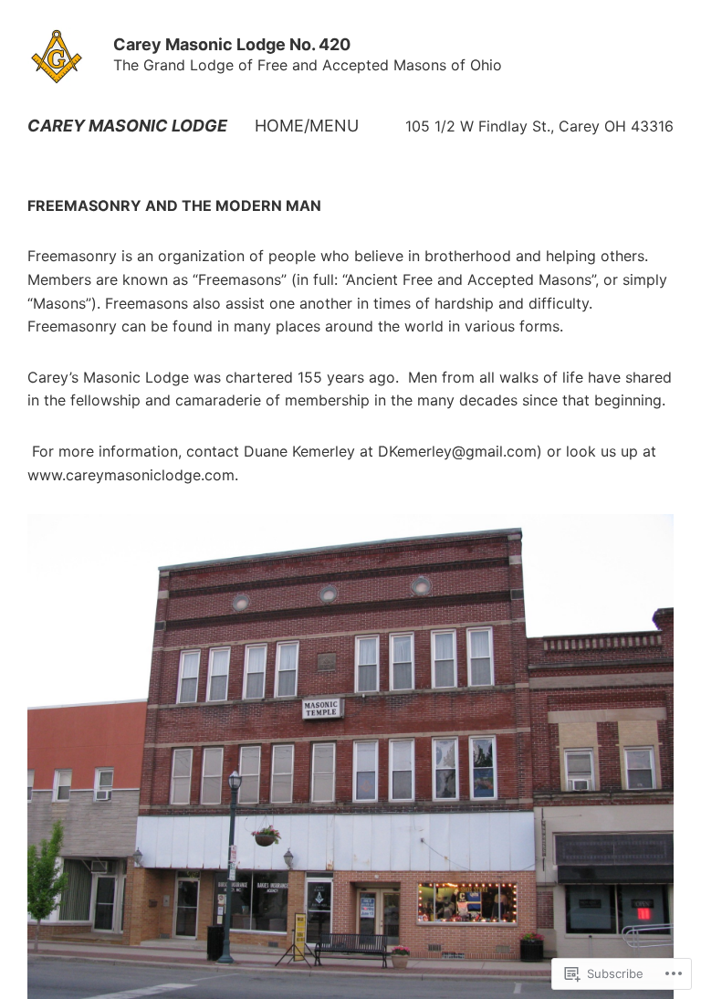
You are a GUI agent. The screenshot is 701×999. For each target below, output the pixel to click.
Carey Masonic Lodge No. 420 (231, 44)
